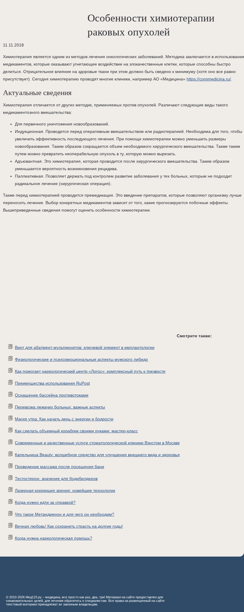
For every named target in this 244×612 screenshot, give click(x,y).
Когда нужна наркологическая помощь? (53, 538)
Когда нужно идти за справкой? (45, 502)
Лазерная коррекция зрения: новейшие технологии (65, 490)
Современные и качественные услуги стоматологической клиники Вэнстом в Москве (97, 442)
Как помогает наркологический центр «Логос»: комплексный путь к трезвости (90, 371)
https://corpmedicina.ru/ (209, 79)
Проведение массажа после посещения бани (59, 466)
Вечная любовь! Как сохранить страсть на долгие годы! (69, 526)
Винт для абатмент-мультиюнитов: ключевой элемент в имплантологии (84, 347)
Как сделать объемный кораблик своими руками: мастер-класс (76, 430)
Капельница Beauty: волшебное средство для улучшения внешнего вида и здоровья (97, 454)
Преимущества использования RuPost (52, 383)
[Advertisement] (89, 277)
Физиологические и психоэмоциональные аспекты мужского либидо (81, 359)
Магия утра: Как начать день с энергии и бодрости (64, 419)
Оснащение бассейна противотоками (51, 395)
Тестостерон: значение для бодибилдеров (56, 478)
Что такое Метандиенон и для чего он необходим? (64, 514)
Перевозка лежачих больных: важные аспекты (60, 407)
